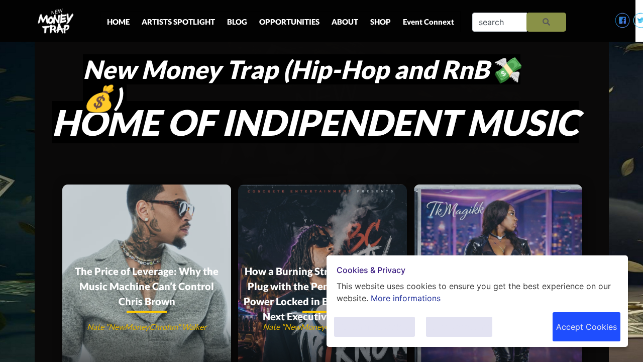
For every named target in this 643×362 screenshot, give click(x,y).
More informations (406, 298)
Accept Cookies (586, 327)
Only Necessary (459, 327)
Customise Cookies (374, 327)
